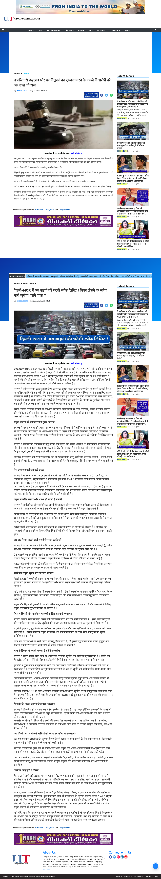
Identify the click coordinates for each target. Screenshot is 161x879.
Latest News (125, 76)
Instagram (49, 209)
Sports (81, 30)
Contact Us (128, 876)
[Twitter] (114, 857)
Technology (114, 30)
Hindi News (28, 283)
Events (127, 30)
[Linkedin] (122, 857)
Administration (54, 30)
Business (101, 30)
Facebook (39, 209)
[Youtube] (126, 857)
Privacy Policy (138, 876)
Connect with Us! (121, 852)
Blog (156, 876)
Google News (64, 209)
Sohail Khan (22, 91)
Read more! (47, 870)
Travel (40, 30)
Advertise (149, 876)
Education (69, 30)
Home (17, 73)
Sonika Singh (22, 301)
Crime (90, 30)
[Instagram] (118, 857)
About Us (49, 852)
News (30, 30)
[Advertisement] (80, 49)
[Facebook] (110, 857)
